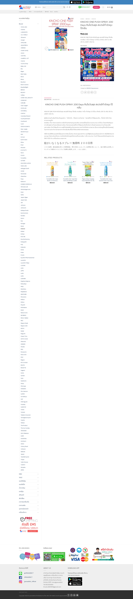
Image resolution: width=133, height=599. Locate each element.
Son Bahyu (24, 397)
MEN (30, 12)
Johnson (23, 205)
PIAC (22, 357)
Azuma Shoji (24, 64)
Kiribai (22, 234)
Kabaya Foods (24, 210)
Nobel (22, 331)
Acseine (23, 30)
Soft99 (23, 394)
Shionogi (23, 386)
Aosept (23, 40)
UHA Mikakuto (25, 433)
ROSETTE (23, 368)
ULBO (22, 436)
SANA (22, 373)
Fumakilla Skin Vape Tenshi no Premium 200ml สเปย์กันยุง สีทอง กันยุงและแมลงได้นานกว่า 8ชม (52, 179)
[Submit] (64, 7)
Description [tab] (47, 99)
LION (22, 268)
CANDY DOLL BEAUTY (27, 98)
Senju (22, 383)
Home (82, 19)
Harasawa (23, 174)
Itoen (22, 192)
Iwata (22, 195)
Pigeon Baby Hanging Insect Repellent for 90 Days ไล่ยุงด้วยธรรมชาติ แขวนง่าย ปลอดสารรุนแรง (88, 179)
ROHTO (23, 365)
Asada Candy (24, 50)
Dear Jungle (24, 129)
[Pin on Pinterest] (91, 92)
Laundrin (23, 260)
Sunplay (23, 404)
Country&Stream (25, 119)
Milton (22, 302)
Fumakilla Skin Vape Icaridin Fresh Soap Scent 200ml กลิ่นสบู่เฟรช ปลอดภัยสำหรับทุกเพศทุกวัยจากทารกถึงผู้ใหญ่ (106, 179)
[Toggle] (38, 24)
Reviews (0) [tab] (56, 99)
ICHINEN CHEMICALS (26, 184)
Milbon (23, 299)
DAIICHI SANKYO (25, 126)
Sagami (23, 370)
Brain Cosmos (24, 85)
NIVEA (22, 328)
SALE (51, 12)
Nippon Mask (24, 323)
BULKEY (23, 92)
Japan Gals (24, 200)
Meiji (22, 286)
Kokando (23, 247)
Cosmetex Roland (25, 116)
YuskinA (23, 465)
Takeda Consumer (26, 415)
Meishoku (23, 289)
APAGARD (23, 43)
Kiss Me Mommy (25, 239)
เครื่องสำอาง (22, 512)
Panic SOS (23, 355)
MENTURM (24, 294)
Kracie (22, 255)
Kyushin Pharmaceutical (27, 258)
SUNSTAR (23, 407)
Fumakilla (23, 158)
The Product (24, 425)
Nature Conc (24, 313)
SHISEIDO (23, 389)
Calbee (23, 95)
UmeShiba (24, 439)
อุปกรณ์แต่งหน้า (23, 509)
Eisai (22, 145)
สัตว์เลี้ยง (21, 498)
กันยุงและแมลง (94, 88)
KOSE (22, 250)
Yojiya (22, 459)
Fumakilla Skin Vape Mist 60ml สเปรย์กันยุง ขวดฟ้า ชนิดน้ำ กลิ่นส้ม (70, 179)
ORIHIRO (23, 344)
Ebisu (22, 142)
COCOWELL (24, 111)
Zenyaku (23, 467)
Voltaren (23, 449)
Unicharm (23, 441)
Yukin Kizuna (24, 462)
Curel (22, 124)
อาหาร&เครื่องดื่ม (38, 12)
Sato (22, 378)
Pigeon (23, 360)
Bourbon (23, 82)
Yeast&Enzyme (25, 457)
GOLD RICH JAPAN (26, 163)
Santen (23, 376)
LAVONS (23, 265)
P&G (22, 349)
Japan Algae (24, 197)
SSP (22, 399)
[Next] (114, 174)
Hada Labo (24, 166)
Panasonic (24, 352)
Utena (22, 444)
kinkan (22, 231)
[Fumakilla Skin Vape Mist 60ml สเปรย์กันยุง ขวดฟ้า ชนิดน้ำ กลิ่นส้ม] (70, 169)
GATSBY (23, 161)
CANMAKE (24, 100)
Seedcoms (23, 381)
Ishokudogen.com (25, 189)
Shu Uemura (24, 391)
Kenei (22, 226)
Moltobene (24, 307)
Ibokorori (23, 182)
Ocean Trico (24, 336)
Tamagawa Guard (25, 418)
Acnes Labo (24, 27)
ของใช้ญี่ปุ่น (22, 481)
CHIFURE (23, 103)
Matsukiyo (23, 284)
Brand (47, 12)
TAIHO (22, 410)
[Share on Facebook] (82, 92)
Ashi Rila (23, 56)
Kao (22, 221)
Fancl (22, 153)
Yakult (22, 454)
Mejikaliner (24, 292)
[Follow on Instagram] (69, 7)
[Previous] (44, 174)
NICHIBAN (23, 315)
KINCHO (23, 229)
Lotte (22, 276)
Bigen (22, 71)
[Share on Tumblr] (95, 92)
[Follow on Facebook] (67, 7)
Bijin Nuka (23, 74)
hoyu (22, 179)
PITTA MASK (24, 362)
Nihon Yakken (24, 318)
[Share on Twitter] (85, 92)
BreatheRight (24, 87)
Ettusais (23, 147)
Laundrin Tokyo (25, 263)
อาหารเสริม (22, 505)
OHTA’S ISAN (24, 339)
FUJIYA (23, 155)
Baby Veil (23, 66)
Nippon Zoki (24, 326)
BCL (22, 69)
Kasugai (23, 223)
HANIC (22, 171)
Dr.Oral (23, 137)
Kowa (22, 252)
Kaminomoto (24, 213)
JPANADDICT (28, 577)
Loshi (22, 273)
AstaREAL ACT (25, 58)
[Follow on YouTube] (77, 595)
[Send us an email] (74, 595)
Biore (22, 77)
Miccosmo (23, 297)
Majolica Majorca (25, 281)
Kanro (22, 218)
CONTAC (23, 113)
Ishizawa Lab (24, 187)
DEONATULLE (24, 132)
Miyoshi (23, 305)
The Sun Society (25, 428)
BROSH (23, 90)
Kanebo (23, 216)
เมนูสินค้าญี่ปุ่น (22, 12)
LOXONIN (23, 279)
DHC (22, 134)
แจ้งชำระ (56, 12)
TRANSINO (24, 431)
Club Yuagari (24, 106)
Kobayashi (24, 242)
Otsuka (23, 347)
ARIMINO (23, 48)
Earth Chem (24, 140)
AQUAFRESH (24, 45)
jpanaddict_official (30, 581)
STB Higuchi (24, 402)
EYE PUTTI (24, 150)
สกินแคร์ (21, 495)
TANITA (23, 420)
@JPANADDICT (28, 573)
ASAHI (22, 53)
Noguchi (23, 334)
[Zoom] (46, 48)
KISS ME (23, 237)
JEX (22, 203)
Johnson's (23, 208)
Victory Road (24, 446)
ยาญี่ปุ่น (21, 491)
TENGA (23, 423)
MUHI (22, 310)
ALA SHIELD (24, 35)
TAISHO (23, 412)
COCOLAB (23, 108)
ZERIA (22, 470)
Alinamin (23, 37)
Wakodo (23, 452)
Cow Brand (24, 121)
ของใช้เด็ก (22, 484)
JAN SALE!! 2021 (23, 592)
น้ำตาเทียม (22, 488)
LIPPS (22, 271)
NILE (22, 321)
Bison (22, 79)
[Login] (103, 7)
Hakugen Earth (25, 168)
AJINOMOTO (24, 32)
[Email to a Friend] (88, 92)
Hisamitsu (23, 176)
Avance (23, 61)
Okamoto (23, 341)
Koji (22, 244)
